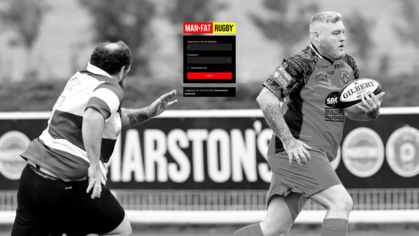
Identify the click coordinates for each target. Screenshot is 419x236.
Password (192, 54)
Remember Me (199, 67)
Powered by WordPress (209, 28)
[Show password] (228, 60)
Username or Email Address (202, 41)
